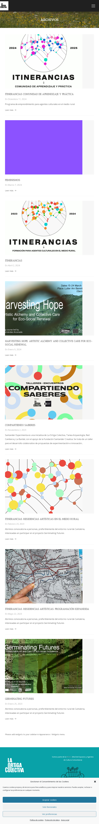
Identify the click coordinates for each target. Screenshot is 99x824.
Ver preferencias (49, 814)
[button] (95, 781)
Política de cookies (37, 820)
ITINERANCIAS (13, 260)
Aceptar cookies (49, 800)
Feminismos (12, 180)
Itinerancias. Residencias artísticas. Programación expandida (47, 609)
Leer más (9, 110)
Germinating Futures (19, 698)
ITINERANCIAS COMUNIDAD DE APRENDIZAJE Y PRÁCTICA (39, 94)
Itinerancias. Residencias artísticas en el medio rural (42, 519)
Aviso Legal (65, 820)
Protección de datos (52, 820)
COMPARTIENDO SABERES (20, 425)
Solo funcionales (50, 807)
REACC (69, 757)
